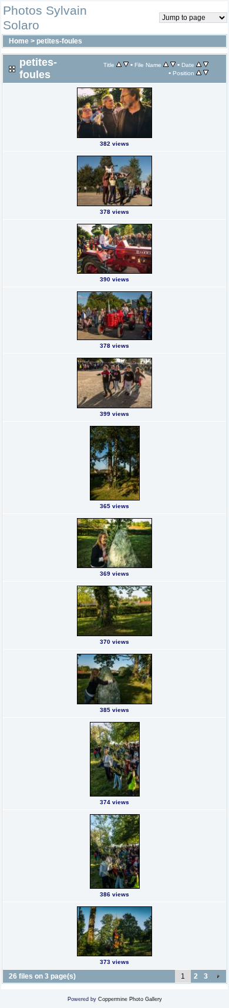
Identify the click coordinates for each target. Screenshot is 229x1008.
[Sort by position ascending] (198, 73)
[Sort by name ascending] (166, 65)
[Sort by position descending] (205, 73)
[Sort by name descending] (173, 65)
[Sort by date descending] (205, 65)
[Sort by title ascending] (119, 65)
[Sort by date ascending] (198, 65)
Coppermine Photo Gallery (130, 999)
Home (19, 41)
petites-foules (59, 41)
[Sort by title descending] (126, 65)
